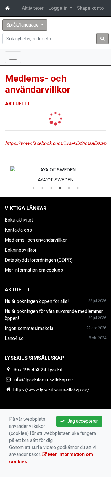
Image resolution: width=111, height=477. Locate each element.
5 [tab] (69, 188)
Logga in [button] (58, 8)
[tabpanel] (55, 174)
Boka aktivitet (19, 220)
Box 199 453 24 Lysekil (37, 369)
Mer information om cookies (34, 270)
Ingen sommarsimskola (29, 328)
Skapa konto (90, 8)
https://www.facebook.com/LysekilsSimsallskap (55, 143)
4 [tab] (60, 188)
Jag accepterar (81, 421)
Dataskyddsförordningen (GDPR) (39, 260)
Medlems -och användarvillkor (36, 240)
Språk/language (23, 25)
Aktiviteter (33, 8)
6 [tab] (78, 188)
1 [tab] (33, 188)
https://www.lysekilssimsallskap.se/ (51, 389)
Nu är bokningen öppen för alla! (37, 301)
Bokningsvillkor (20, 250)
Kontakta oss (18, 230)
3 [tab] (51, 188)
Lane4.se (14, 338)
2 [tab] (42, 188)
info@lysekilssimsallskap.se (43, 379)
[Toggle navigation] (13, 57)
